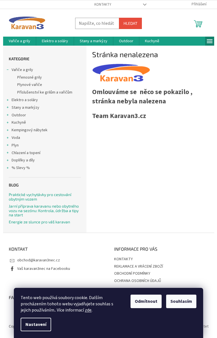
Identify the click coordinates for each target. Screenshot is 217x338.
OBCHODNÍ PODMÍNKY (132, 273)
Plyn (15, 145)
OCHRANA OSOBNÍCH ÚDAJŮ (137, 281)
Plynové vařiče (29, 85)
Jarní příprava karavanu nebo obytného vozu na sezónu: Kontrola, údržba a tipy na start (44, 210)
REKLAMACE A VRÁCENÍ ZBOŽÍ (138, 266)
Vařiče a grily (22, 70)
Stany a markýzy (25, 107)
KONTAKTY (102, 4)
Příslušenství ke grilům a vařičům (44, 92)
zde (88, 310)
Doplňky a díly (23, 160)
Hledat (130, 23)
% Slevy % (21, 168)
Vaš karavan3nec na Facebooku (43, 269)
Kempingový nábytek (29, 130)
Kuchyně (19, 122)
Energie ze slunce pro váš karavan (39, 222)
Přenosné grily (29, 77)
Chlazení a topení (26, 153)
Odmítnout (146, 301)
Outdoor (19, 115)
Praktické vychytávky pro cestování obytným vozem (40, 196)
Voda (16, 138)
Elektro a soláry (25, 100)
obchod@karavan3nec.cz (38, 260)
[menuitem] (19, 41)
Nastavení (35, 324)
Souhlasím (181, 301)
